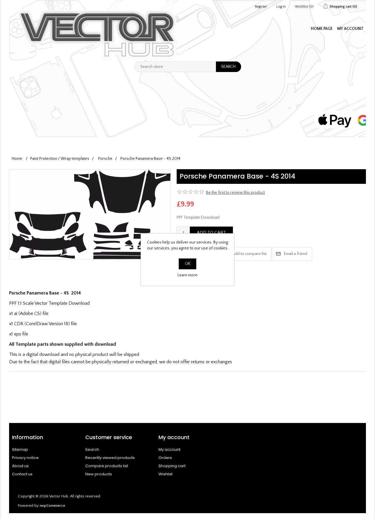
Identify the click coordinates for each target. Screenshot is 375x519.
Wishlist (165, 474)
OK (187, 263)
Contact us (22, 474)
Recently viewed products (110, 457)
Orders (165, 457)
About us (20, 466)
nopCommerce (52, 505)
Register (261, 6)
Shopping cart (171, 466)
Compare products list (106, 466)
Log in (281, 6)
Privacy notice (25, 457)
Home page (322, 28)
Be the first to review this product (235, 192)
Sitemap (20, 449)
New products (98, 474)
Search (92, 449)
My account (350, 28)
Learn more (187, 275)
